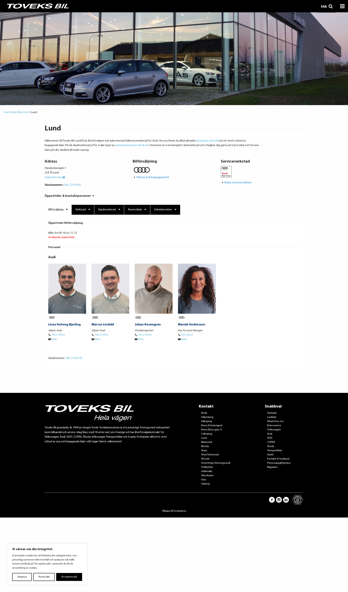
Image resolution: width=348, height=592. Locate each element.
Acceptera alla (69, 577)
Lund (204, 438)
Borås (204, 413)
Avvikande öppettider (61, 237)
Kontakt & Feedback (278, 459)
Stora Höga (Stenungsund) (215, 463)
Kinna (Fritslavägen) (212, 425)
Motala (205, 446)
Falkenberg (207, 417)
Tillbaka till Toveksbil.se (174, 511)
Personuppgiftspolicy (279, 463)
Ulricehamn (207, 475)
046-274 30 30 (73, 358)
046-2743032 (58, 335)
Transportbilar (274, 450)
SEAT (269, 438)
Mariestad (206, 442)
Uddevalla (206, 471)
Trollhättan (207, 467)
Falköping (206, 421)
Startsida (9, 112)
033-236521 (187, 335)
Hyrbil (270, 454)
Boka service (274, 425)
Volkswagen (274, 429)
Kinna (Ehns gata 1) (211, 429)
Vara (203, 479)
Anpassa (22, 577)
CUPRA (271, 442)
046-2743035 (145, 335)
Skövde (205, 459)
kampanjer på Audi (207, 140)
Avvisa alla (44, 577)
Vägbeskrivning (54, 177)
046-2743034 (101, 335)
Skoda (270, 446)
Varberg (205, 484)
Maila (54, 339)
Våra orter (23, 112)
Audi (269, 434)
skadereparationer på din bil (131, 145)
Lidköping (206, 434)
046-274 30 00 (72, 185)
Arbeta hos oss (275, 421)
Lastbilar (271, 417)
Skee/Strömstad (210, 454)
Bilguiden (272, 467)
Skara (204, 450)
